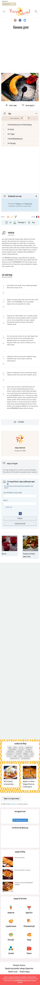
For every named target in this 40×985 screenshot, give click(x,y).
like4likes (25, 754)
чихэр (15, 756)
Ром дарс (13, 143)
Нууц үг (5, 500)
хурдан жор (29, 747)
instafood (18, 754)
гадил (9, 747)
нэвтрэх (18, 204)
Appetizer (29, 913)
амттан (21, 747)
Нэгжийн (11, 940)
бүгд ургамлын (25, 758)
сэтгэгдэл (21, 422)
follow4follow (12, 749)
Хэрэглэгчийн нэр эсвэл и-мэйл (12, 493)
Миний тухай (12, 972)
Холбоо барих (25, 972)
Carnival (11, 953)
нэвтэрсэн (13, 804)
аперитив (11, 913)
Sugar (12, 134)
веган (20, 756)
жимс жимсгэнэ (28, 751)
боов (32, 754)
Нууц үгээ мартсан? (9, 486)
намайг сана (9, 507)
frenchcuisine (11, 751)
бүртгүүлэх (28, 204)
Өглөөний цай (29, 926)
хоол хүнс (21, 749)
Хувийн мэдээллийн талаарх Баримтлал (19, 968)
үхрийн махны (11, 926)
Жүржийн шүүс (18, 139)
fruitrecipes (19, 751)
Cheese (29, 953)
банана (29, 125)
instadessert (10, 754)
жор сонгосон (20, 448)
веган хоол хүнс (28, 756)
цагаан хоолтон (15, 758)
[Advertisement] (20, 51)
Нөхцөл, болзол (19, 965)
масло (12, 129)
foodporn (28, 749)
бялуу (15, 747)
